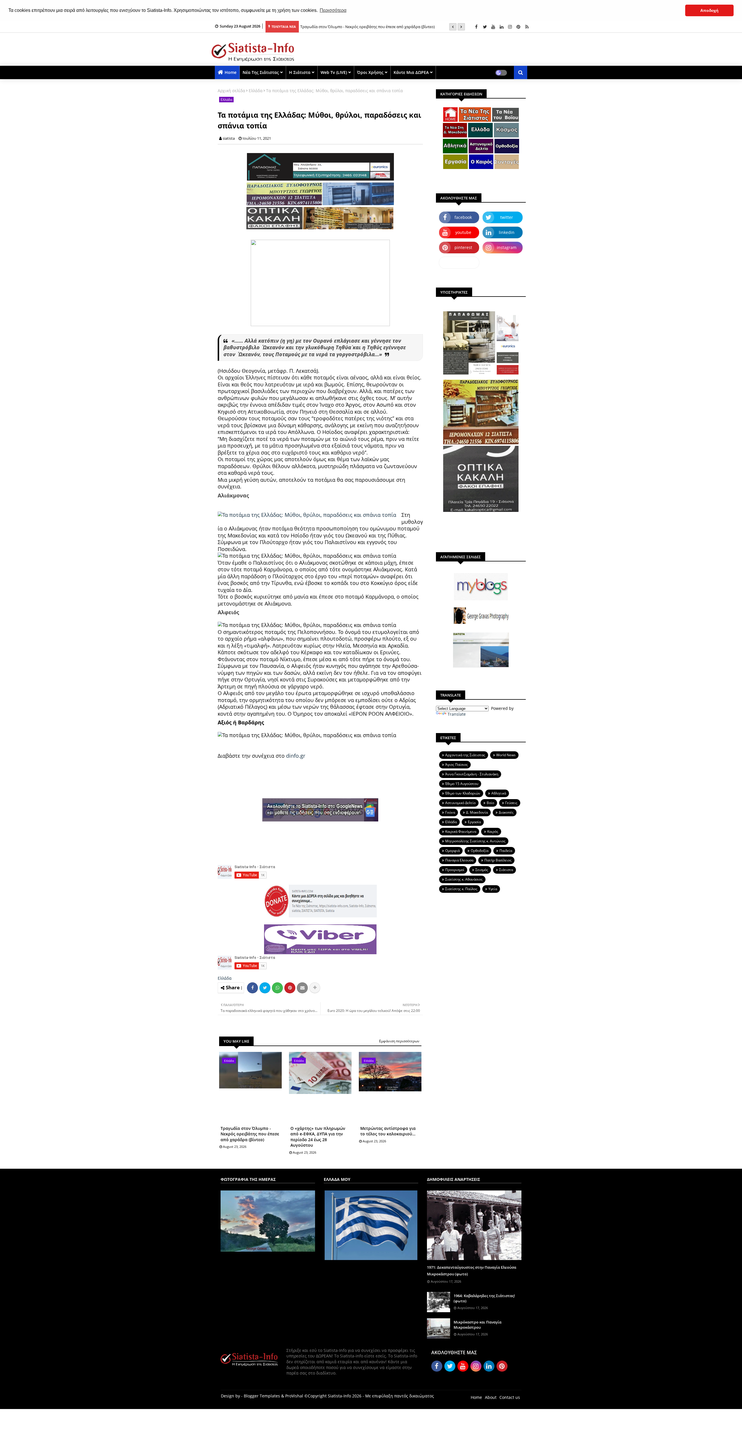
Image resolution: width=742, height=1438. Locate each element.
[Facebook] (252, 987)
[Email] (302, 987)
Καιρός (492, 831)
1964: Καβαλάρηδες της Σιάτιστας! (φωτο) (484, 1298)
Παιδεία (505, 850)
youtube (463, 232)
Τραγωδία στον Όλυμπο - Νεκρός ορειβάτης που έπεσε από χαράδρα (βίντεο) (250, 1134)
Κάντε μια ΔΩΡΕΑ (411, 72)
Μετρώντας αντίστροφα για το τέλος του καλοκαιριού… (388, 1131)
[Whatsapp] (277, 987)
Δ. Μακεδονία (477, 812)
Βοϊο (490, 802)
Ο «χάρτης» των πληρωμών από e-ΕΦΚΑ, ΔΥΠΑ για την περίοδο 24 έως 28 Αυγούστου (317, 1137)
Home (231, 72)
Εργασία (474, 821)
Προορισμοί (454, 869)
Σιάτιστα (506, 869)
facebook (463, 217)
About (491, 1397)
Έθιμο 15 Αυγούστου (461, 783)
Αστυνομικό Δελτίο (460, 802)
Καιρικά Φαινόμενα (460, 831)
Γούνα (450, 812)
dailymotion (459, 262)
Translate (457, 714)
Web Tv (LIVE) (334, 72)
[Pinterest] (289, 987)
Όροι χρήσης (370, 72)
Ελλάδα (256, 90)
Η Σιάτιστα (299, 72)
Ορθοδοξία (479, 850)
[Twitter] (264, 987)
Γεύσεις (511, 802)
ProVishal (294, 1396)
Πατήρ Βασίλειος (498, 860)
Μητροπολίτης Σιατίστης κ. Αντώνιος (475, 841)
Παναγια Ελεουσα (459, 860)
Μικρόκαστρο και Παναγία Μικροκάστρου (477, 1324)
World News (506, 754)
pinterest (463, 247)
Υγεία (492, 888)
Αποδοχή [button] (709, 10)
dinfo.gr (295, 755)
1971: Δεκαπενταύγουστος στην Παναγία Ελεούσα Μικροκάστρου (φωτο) (471, 1270)
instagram (507, 247)
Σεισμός (481, 869)
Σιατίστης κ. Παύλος (461, 888)
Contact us (509, 1397)
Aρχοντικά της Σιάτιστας (465, 754)
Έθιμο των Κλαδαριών (462, 793)
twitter (506, 217)
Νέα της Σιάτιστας (261, 72)
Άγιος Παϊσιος (456, 764)
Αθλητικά (498, 793)
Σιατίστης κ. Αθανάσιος (464, 879)
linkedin (506, 232)
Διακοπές (506, 812)
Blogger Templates (262, 1396)
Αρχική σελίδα (231, 90)
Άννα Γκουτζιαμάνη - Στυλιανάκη (471, 774)
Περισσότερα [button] (333, 10)
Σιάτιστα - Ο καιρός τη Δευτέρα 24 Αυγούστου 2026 (344, 27)
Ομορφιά (452, 850)
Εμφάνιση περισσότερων (399, 1041)
